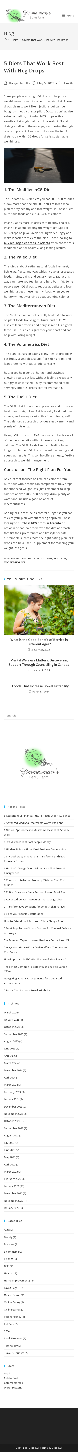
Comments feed (13, 1383)
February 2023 (12, 1179)
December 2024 (13, 1070)
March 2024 (11, 1084)
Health (68, 83)
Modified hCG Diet (14, 562)
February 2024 (12, 1092)
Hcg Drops (60, 558)
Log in (7, 1373)
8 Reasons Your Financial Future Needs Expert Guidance (37, 815)
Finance (8, 1259)
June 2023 (9, 1150)
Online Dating (12, 1302)
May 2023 (9, 1157)
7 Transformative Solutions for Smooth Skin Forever (35, 906)
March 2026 (11, 1012)
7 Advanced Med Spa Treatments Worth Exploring (33, 823)
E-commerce (11, 1251)
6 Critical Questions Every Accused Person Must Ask (34, 892)
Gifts (6, 1266)
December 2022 (13, 1193)
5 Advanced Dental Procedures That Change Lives (33, 899)
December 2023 (13, 1106)
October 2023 (12, 1121)
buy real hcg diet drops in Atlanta (27, 243)
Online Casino (12, 1295)
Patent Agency (12, 1316)
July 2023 (9, 1143)
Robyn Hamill (18, 83)
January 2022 (11, 1208)
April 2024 (10, 1077)
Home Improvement (16, 1280)
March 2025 (11, 1063)
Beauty (8, 1237)
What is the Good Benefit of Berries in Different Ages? (39, 642)
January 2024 (11, 1099)
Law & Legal (11, 1288)
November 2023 (13, 1114)
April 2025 (10, 1056)
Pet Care (9, 1324)
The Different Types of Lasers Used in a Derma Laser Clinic (38, 940)
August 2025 (11, 1041)
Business (9, 1244)
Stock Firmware (13, 1338)
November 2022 (13, 1200)
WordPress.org (13, 1387)
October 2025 (12, 1027)
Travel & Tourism (14, 1353)
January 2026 (11, 1019)
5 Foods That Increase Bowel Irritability (39, 686)
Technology (11, 1346)
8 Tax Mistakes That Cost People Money (27, 842)
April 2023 (10, 1164)
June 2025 (9, 1048)
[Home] (5, 40)
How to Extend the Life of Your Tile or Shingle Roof (34, 921)
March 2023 (11, 1171)
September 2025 (13, 1034)
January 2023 (11, 1186)
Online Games (12, 1309)
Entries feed (11, 1378)
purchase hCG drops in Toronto (40, 523)
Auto (7, 1230)
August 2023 (11, 1135)
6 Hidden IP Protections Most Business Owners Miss (35, 849)
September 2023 (13, 1128)
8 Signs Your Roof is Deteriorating (23, 914)
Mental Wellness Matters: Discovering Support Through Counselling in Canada (39, 662)
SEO (6, 1331)
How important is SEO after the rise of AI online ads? (35, 959)
